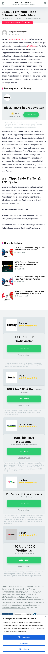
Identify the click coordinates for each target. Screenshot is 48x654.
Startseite (5, 18)
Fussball (27, 23)
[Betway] (7, 100)
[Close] (45, 616)
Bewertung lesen (15, 116)
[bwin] (10, 385)
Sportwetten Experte (19, 32)
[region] (24, 634)
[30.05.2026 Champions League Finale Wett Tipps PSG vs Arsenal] (7, 257)
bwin (21, 375)
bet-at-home (26, 424)
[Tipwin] (10, 542)
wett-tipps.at (24, 2)
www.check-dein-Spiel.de (25, 589)
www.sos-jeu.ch (30, 592)
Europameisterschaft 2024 (12, 23)
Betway (23, 323)
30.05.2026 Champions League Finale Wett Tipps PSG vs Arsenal (30, 249)
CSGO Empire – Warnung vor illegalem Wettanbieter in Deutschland (27, 264)
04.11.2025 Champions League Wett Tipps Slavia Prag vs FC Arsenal (30, 292)
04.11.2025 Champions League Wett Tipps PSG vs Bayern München (30, 278)
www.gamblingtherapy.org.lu (12, 592)
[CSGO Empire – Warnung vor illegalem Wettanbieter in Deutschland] (7, 272)
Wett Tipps (31, 46)
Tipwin (22, 533)
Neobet (23, 480)
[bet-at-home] (10, 433)
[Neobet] (10, 490)
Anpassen (24, 643)
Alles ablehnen (24, 649)
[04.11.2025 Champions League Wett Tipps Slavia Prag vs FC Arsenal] (7, 301)
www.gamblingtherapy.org (26, 594)
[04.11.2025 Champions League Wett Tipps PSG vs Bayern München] (7, 286)
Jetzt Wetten (24, 399)
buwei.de (11, 589)
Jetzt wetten (31, 115)
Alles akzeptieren (24, 637)
